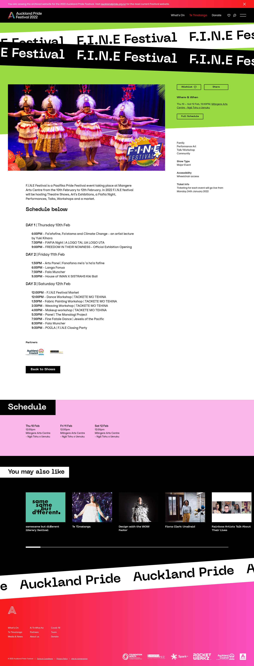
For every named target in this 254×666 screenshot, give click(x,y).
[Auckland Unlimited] (243, 657)
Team (54, 632)
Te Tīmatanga (198, 15)
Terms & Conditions (45, 659)
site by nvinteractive (79, 659)
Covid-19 (55, 627)
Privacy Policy (62, 659)
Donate (216, 15)
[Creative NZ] (56, 352)
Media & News (15, 636)
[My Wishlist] (229, 15)
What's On (178, 15)
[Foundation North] (132, 657)
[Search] (235, 15)
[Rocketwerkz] (202, 657)
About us (34, 636)
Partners (34, 632)
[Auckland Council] (35, 352)
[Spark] (179, 657)
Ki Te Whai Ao (37, 627)
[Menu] (243, 15)
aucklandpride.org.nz (113, 3)
